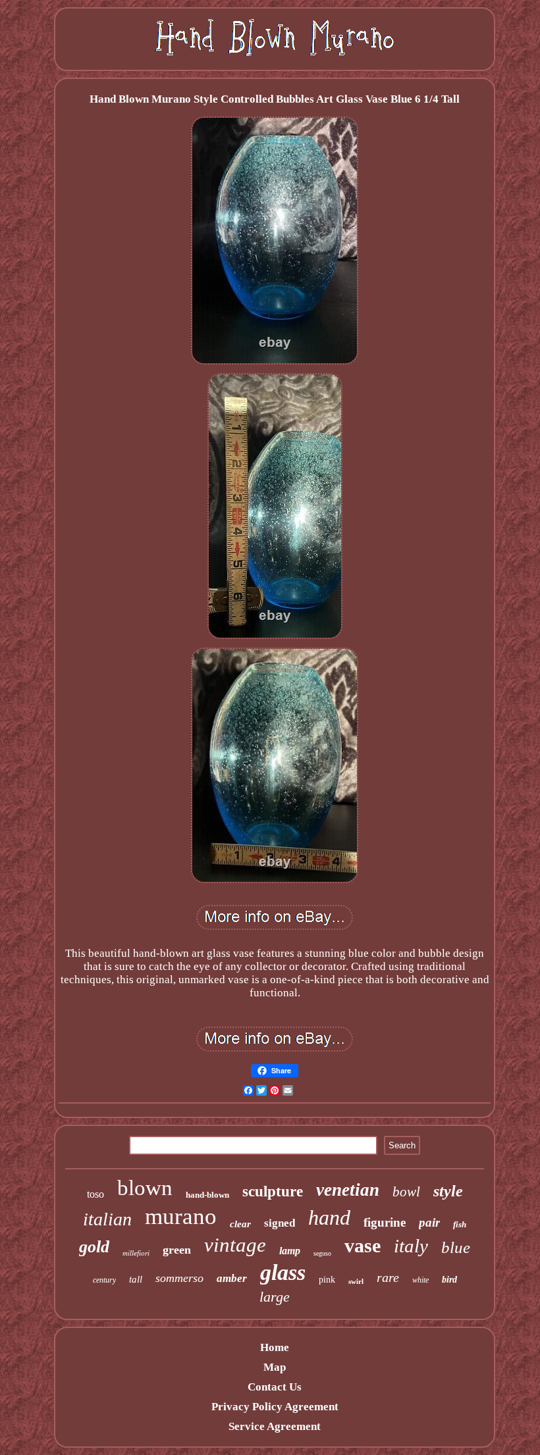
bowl (406, 1192)
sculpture (272, 1191)
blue (455, 1247)
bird (449, 1280)
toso (95, 1194)
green (177, 1249)
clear (240, 1224)
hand (329, 1217)
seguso (322, 1253)
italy (411, 1245)
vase (362, 1245)
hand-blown (207, 1195)
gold (94, 1246)
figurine (385, 1222)
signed (279, 1223)
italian (107, 1219)
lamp (289, 1250)
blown (145, 1188)
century (104, 1280)
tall (135, 1279)
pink (327, 1280)
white (420, 1280)
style (448, 1191)
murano (181, 1216)
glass (283, 1272)
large (274, 1297)
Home (274, 1347)
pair (429, 1222)
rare (388, 1277)
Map (274, 1367)
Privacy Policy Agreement (274, 1406)
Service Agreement (275, 1426)
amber (232, 1278)
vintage (235, 1244)
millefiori (135, 1253)
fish (459, 1224)
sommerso (179, 1278)
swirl (356, 1281)
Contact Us (275, 1387)
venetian (347, 1190)
